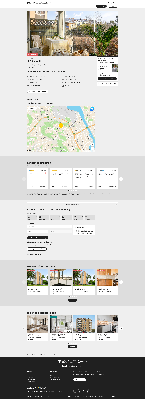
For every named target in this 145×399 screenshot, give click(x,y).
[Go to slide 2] (69, 190)
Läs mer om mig (103, 69)
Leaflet (81, 151)
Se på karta (32, 67)
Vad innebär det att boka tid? (35, 254)
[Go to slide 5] (75, 190)
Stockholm (36, 354)
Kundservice (30, 374)
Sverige (110, 3)
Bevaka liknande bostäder (38, 91)
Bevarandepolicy (81, 396)
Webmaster (102, 396)
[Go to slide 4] (73, 190)
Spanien (115, 3)
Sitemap (107, 396)
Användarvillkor (90, 396)
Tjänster (52, 376)
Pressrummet (53, 377)
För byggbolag (31, 377)
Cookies (96, 396)
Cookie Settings (114, 396)
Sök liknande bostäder (33, 9)
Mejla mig (102, 68)
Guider (61, 6)
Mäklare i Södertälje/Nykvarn (108, 83)
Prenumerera (79, 379)
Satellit (32, 108)
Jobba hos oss (54, 379)
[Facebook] (75, 391)
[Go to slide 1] (68, 190)
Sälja (46, 6)
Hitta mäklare (39, 6)
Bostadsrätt (50, 354)
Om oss (52, 374)
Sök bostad (30, 6)
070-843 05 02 (103, 66)
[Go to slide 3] (71, 190)
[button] (61, 126)
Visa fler (72, 300)
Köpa (53, 6)
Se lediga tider (34, 238)
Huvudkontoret (31, 379)
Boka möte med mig (107, 78)
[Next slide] (121, 179)
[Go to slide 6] (76, 190)
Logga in (113, 6)
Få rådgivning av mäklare (37, 249)
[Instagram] (83, 391)
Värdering (101, 6)
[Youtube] (79, 391)
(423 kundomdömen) (105, 62)
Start (68, 6)
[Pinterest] (87, 391)
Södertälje (43, 354)
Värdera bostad (31, 381)
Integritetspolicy (72, 396)
